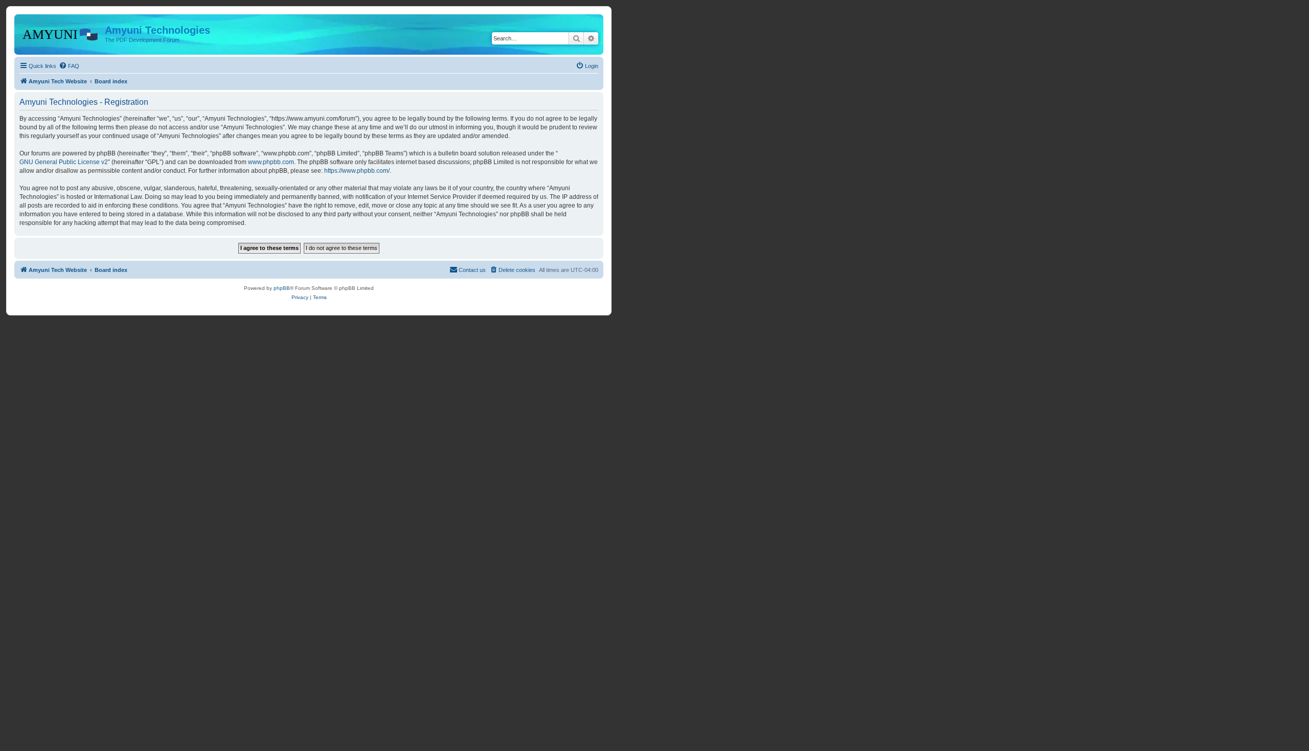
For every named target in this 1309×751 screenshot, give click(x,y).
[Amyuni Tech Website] (61, 33)
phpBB (282, 288)
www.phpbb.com (271, 162)
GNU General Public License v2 (63, 162)
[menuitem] (69, 66)
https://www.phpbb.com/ (357, 170)
